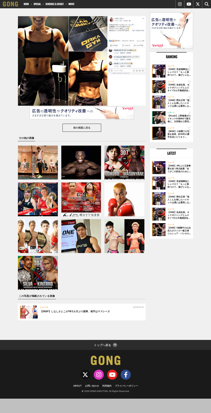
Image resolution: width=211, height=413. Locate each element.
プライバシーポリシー (126, 385)
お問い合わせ (92, 385)
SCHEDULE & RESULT (55, 4)
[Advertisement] (171, 288)
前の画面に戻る (81, 127)
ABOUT (77, 385)
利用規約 (107, 385)
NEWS (26, 4)
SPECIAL (37, 4)
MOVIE (71, 4)
